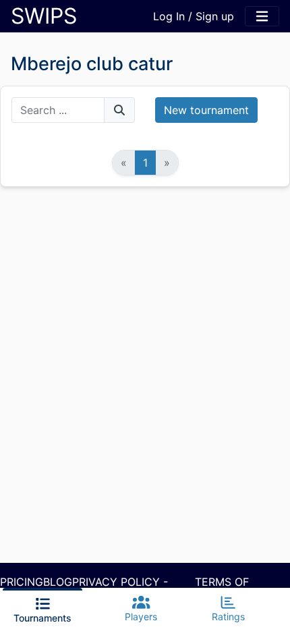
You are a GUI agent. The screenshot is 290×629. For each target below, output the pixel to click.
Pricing (21, 582)
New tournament (206, 110)
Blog (57, 582)
